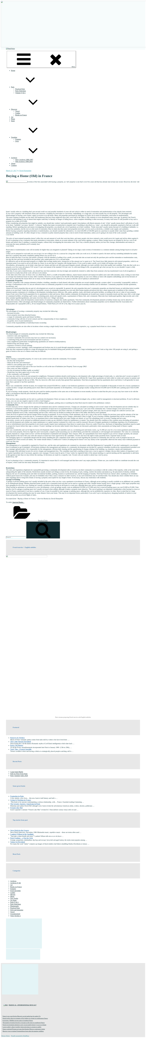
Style (17, 141)
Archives (14, 158)
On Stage (13, 900)
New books (14, 898)
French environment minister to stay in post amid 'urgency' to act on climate (24, 1025)
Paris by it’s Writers (17, 738)
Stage (13, 121)
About (13, 163)
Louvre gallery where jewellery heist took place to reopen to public (22, 1027)
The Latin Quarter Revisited (20, 742)
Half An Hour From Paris (18, 774)
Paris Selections (20, 91)
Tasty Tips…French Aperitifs (20, 749)
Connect (14, 165)
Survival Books (18, 502)
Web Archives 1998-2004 (24, 161)
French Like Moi (16, 808)
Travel (17, 111)
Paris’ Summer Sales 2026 (19, 776)
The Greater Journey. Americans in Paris (25, 804)
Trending (14, 137)
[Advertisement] (24, 933)
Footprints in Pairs (17, 796)
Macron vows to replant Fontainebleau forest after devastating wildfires (23, 1031)
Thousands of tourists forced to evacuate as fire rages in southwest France (24, 1022)
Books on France (21, 115)
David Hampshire (25, 171)
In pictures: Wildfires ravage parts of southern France (18, 1020)
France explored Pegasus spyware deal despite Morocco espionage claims (24, 1029)
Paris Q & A (14, 902)
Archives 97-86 (15, 883)
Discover (14, 109)
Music (12, 896)
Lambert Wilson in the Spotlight (22, 834)
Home (13, 70)
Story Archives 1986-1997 (24, 160)
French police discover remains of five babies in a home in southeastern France (25, 1018)
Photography (14, 906)
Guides (17, 113)
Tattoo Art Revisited (17, 842)
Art (12, 117)
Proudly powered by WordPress (20, 1036)
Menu (73, 67)
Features (18, 139)
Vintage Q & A (20, 93)
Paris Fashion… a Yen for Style (21, 838)
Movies (12, 894)
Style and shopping (16, 910)
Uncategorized (15, 914)
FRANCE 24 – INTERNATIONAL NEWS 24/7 (22, 1005)
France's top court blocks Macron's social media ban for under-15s (22, 1016)
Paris (12, 87)
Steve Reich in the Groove (19, 830)
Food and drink (15, 891)
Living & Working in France (20, 800)
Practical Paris (20, 89)
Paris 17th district (16, 745)
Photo (13, 119)
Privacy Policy (5, 1036)
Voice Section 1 (15, 916)
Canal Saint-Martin (16, 772)
